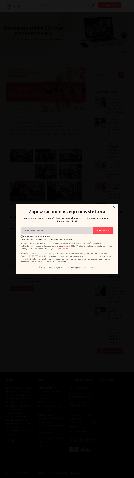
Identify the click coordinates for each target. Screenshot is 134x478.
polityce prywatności (63, 249)
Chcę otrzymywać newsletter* (37, 236)
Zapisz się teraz (103, 230)
